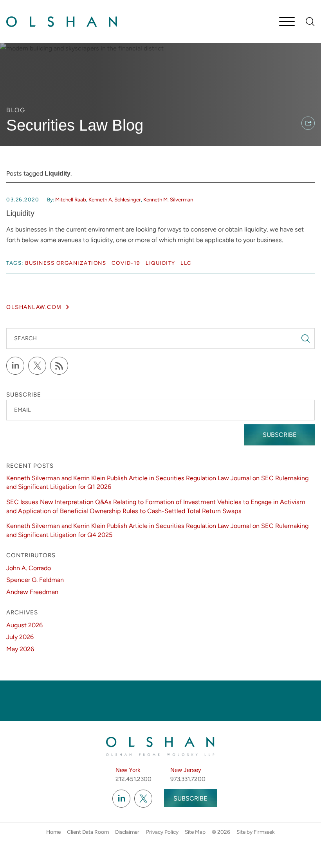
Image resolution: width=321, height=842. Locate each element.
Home (53, 832)
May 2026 (20, 649)
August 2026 (24, 625)
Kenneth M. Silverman (168, 199)
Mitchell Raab (70, 199)
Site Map (195, 832)
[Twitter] (37, 366)
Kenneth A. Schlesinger (114, 199)
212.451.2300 (133, 779)
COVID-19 (126, 263)
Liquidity (20, 213)
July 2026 (20, 637)
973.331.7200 (188, 779)
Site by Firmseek (255, 832)
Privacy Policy (162, 832)
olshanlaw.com (34, 307)
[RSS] (59, 366)
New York (128, 770)
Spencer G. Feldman (35, 579)
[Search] (310, 21)
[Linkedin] (121, 799)
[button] (308, 123)
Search (25, 338)
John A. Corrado (28, 568)
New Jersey (185, 770)
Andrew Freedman (32, 592)
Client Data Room (88, 832)
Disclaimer (127, 832)
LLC (186, 263)
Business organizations (65, 263)
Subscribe (280, 434)
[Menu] (287, 22)
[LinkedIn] (15, 366)
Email (22, 409)
